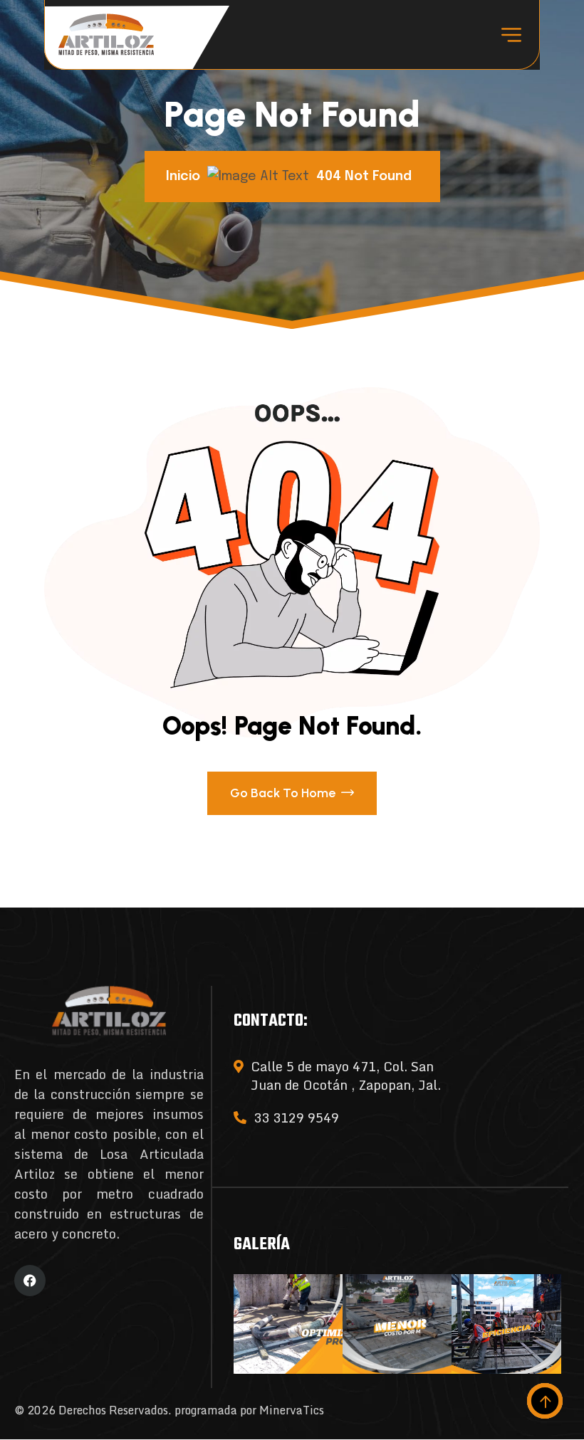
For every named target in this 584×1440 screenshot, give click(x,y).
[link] (288, 1324)
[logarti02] (106, 35)
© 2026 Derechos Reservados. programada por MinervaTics (169, 1410)
